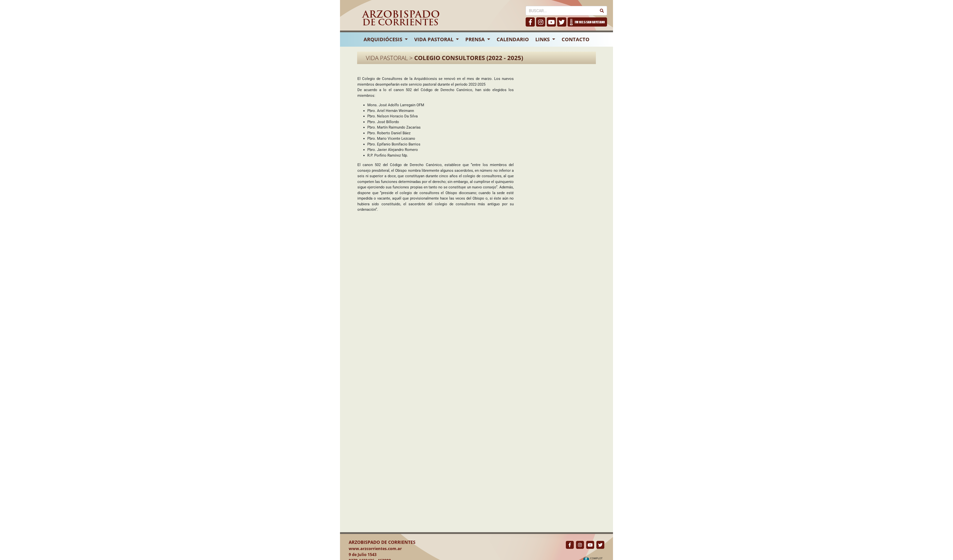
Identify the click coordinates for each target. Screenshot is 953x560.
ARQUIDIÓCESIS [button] (384, 39)
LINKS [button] (543, 39)
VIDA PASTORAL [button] (434, 39)
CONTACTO (575, 39)
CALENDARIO (513, 39)
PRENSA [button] (475, 39)
